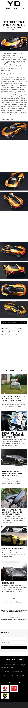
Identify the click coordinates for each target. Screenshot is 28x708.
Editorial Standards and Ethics (8, 671)
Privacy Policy (18, 671)
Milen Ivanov (19, 602)
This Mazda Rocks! (8, 583)
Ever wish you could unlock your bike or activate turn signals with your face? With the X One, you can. (14, 610)
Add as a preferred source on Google (15, 322)
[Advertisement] (14, 15)
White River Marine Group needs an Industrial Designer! (14, 618)
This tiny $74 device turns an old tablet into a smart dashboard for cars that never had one (13, 435)
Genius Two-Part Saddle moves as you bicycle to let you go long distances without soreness (12, 512)
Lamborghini (8, 602)
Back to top (13, 705)
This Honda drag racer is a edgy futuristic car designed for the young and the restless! (12, 473)
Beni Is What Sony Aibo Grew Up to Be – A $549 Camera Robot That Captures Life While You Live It (13, 398)
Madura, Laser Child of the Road (12, 548)
